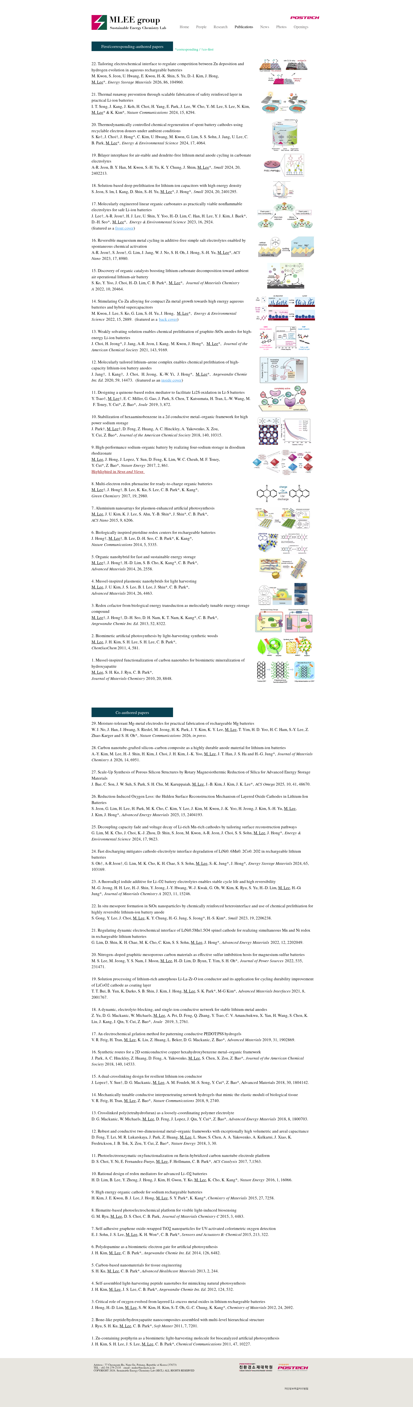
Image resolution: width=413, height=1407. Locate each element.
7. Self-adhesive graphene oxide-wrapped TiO (130, 1228)
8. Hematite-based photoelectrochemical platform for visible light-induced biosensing (164, 1210)
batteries (199, 1173)
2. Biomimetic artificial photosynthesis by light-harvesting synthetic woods (155, 635)
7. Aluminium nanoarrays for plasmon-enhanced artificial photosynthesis (154, 508)
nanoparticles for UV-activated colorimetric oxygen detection (223, 1228)
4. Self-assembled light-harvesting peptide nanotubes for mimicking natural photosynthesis (169, 1283)
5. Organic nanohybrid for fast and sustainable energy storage (144, 556)
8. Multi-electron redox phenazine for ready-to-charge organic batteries (152, 483)
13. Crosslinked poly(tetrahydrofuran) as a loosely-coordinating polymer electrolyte (163, 1112)
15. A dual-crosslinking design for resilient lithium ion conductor (147, 1076)
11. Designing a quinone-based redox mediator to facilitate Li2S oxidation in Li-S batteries (168, 392)
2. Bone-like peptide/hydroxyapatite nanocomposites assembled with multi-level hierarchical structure (178, 1319)
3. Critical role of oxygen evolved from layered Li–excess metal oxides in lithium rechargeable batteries (178, 1301)
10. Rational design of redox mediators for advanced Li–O (141, 1173)
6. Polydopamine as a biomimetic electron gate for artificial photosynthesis (155, 1246)
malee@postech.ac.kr (143, 1367)
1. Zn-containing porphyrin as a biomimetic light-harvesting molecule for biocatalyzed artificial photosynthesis (185, 1338)
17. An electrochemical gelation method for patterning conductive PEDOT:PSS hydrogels (167, 1033)
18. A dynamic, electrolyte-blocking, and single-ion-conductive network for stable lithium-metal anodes (179, 1009)
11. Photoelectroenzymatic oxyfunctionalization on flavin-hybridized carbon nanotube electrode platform (181, 1155)
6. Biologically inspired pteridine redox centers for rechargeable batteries (154, 532)
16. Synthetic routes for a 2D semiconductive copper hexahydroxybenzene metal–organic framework (177, 1052)
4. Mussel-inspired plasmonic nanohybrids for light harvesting (144, 581)
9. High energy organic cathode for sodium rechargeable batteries (147, 1192)
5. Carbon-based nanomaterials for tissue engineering (137, 1265)
